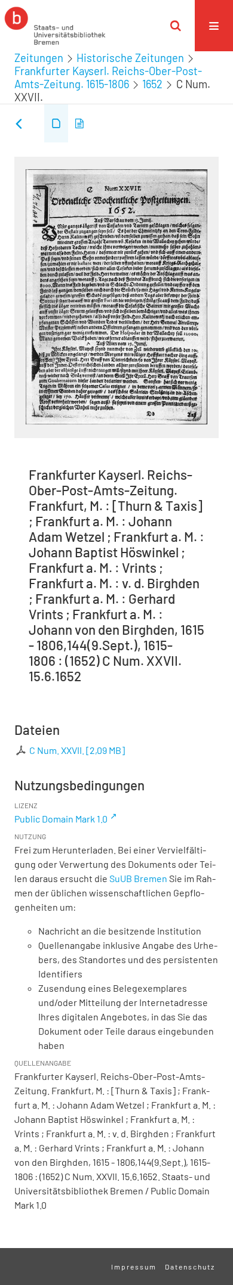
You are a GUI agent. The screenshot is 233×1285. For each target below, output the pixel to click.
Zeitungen (38, 57)
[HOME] (55, 26)
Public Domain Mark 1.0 (61, 818)
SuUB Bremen (138, 878)
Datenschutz (190, 1266)
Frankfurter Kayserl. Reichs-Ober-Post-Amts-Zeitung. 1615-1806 (108, 77)
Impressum (134, 1266)
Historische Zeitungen (130, 57)
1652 (152, 84)
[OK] (176, 25)
